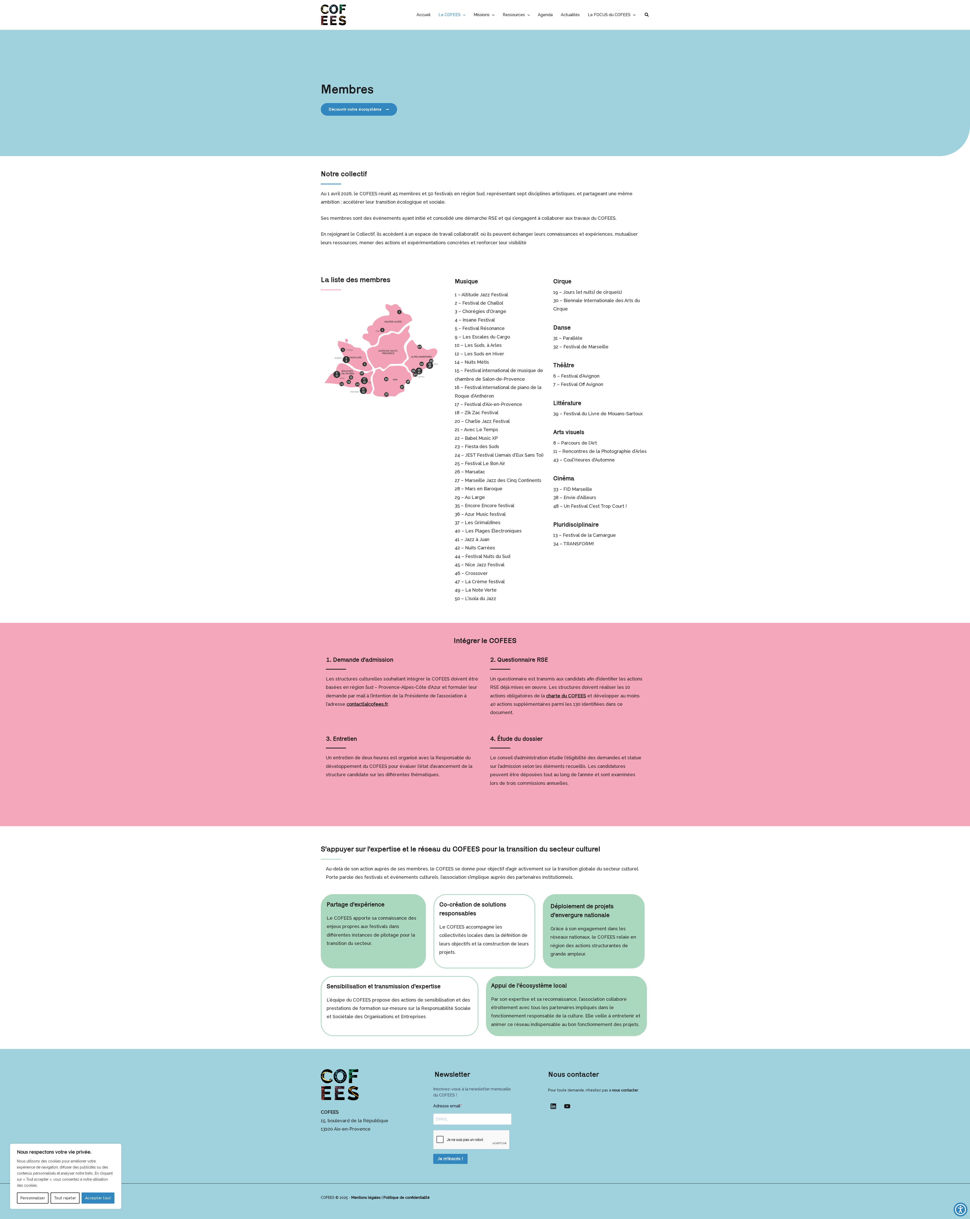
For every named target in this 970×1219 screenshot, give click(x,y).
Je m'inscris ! (450, 1158)
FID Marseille (577, 489)
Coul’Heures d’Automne (589, 459)
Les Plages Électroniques (493, 530)
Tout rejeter (65, 1198)
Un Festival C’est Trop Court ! (595, 506)
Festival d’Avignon (580, 376)
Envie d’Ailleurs (580, 497)
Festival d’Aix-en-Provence (493, 404)
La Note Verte (481, 590)
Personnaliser (32, 1198)
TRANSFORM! (578, 543)
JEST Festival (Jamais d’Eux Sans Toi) (504, 455)
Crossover (476, 573)
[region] (65, 1176)
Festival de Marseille (586, 346)
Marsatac (475, 471)
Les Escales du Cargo (486, 336)
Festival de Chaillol (482, 303)
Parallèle (573, 338)
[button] (463, 14)
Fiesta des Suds (482, 446)
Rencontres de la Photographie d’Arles (604, 451)
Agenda (545, 14)
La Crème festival (485, 581)
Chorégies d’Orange (484, 311)
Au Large (475, 497)
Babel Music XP (481, 438)
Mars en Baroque (483, 488)
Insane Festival (479, 320)
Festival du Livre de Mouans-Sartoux (603, 413)
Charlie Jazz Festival (487, 421)
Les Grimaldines (482, 522)
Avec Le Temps (481, 429)
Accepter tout (98, 1198)
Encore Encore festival (489, 505)
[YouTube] (567, 1106)
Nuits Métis (477, 362)
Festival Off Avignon (582, 384)
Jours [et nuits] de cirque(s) (592, 292)
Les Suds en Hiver (484, 353)
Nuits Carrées (480, 547)
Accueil (423, 14)
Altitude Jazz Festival (485, 294)
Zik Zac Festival (481, 412)
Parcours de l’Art (579, 443)
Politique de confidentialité (406, 1198)
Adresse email (446, 1106)
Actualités (570, 14)
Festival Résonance (483, 328)
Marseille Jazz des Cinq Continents (503, 480)
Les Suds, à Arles (483, 345)
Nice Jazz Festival (484, 564)
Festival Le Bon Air (484, 463)
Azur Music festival (485, 514)
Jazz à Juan (477, 539)
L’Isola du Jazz (480, 598)
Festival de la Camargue (589, 535)
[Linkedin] (553, 1106)
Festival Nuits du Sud (487, 556)
